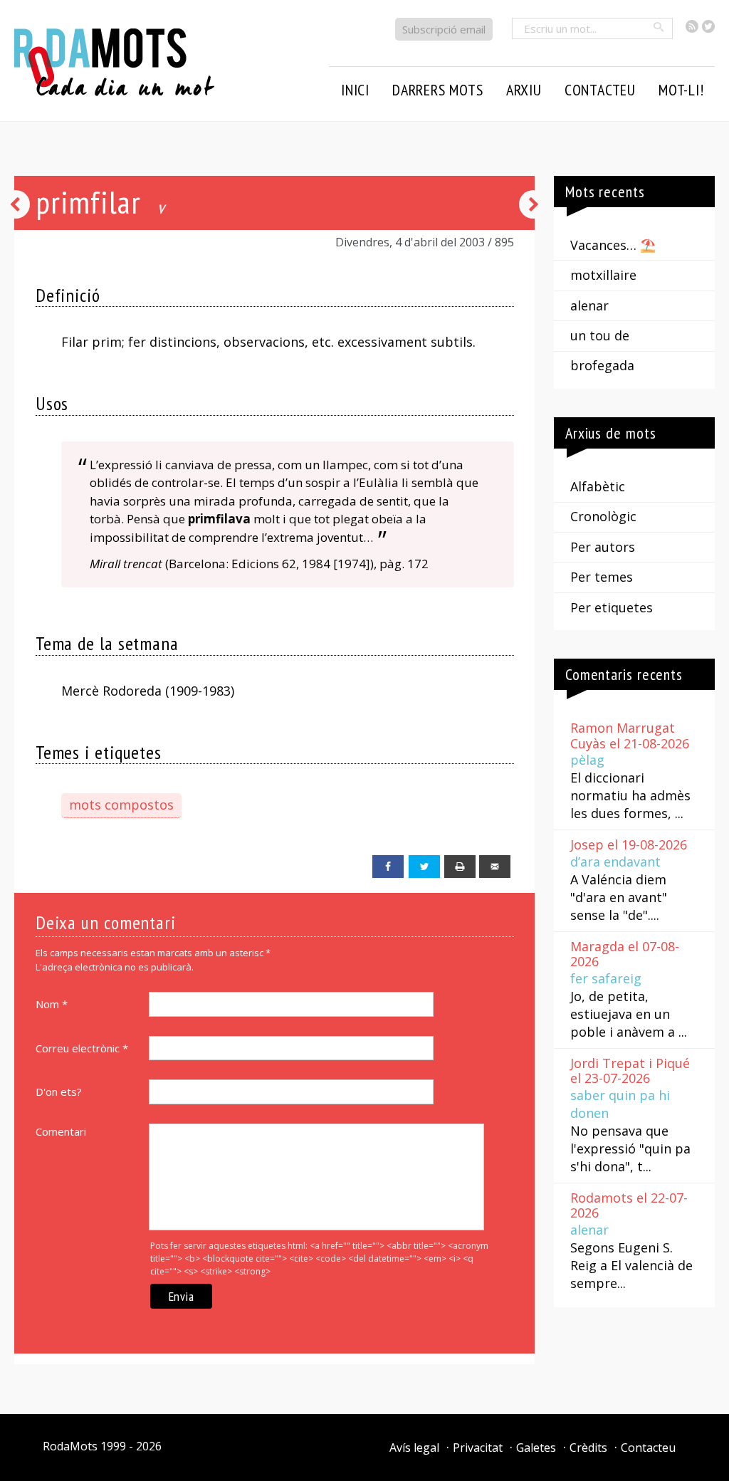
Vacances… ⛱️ (613, 244)
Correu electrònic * (82, 1048)
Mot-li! (681, 90)
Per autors (602, 546)
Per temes (601, 576)
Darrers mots (437, 90)
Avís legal (414, 1447)
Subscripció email (444, 29)
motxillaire (603, 274)
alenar (589, 305)
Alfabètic (597, 486)
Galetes (536, 1447)
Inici (355, 90)
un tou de (599, 335)
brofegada (602, 365)
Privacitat (478, 1447)
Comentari (61, 1131)
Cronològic (603, 516)
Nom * (52, 1004)
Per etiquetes (611, 607)
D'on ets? (59, 1091)
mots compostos (121, 804)
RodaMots (70, 1446)
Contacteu (648, 1447)
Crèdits (588, 1447)
